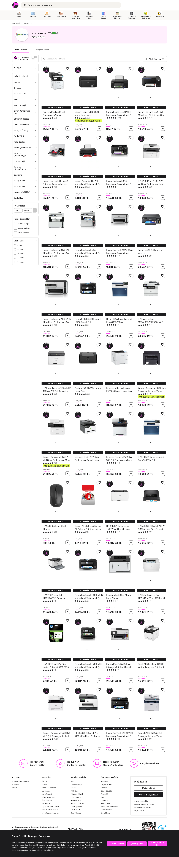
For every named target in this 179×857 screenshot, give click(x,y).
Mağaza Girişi (148, 788)
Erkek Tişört (75, 810)
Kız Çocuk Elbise (106, 785)
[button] (87, 97)
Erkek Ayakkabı (76, 807)
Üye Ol (44, 782)
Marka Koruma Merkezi (20, 782)
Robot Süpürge (76, 785)
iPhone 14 (74, 788)
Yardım (44, 785)
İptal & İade (46, 791)
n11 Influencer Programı (50, 813)
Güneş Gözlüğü (106, 791)
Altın (72, 782)
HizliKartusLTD (29, 23)
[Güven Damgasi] (162, 829)
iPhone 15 (104, 782)
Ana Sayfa (16, 23)
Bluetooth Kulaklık (77, 804)
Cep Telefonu (76, 813)
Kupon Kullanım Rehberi (50, 807)
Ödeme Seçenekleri (49, 788)
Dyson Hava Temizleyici (109, 807)
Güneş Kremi (105, 804)
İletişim (14, 788)
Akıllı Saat (74, 791)
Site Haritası (46, 804)
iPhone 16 (104, 794)
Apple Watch (76, 800)
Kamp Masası (105, 813)
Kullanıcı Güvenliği (48, 797)
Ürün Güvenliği (47, 800)
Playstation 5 (76, 797)
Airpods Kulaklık (77, 794)
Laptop (103, 797)
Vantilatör (104, 800)
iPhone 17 (104, 788)
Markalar (15, 785)
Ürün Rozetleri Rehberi (50, 810)
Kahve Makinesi (106, 810)
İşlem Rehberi (47, 794)
